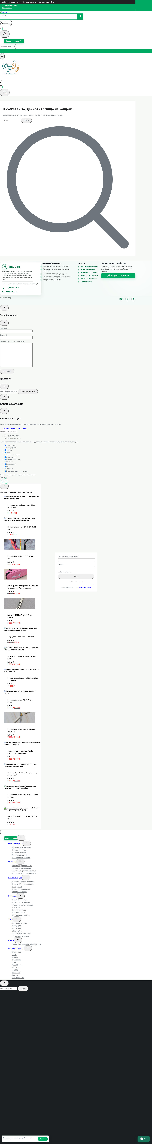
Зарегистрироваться (84, 587)
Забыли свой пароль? (76, 582)
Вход (76, 576)
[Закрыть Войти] (4, 397)
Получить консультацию (118, 276)
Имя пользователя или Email (73, 556)
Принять (42, 1139)
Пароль (66, 564)
